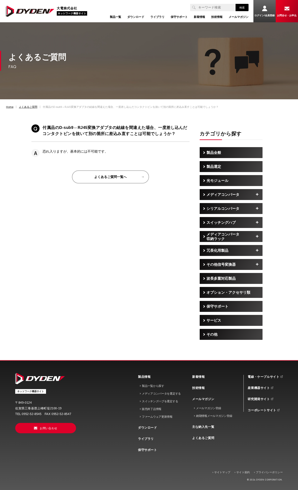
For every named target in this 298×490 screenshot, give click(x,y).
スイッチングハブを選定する (160, 401)
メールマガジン (203, 398)
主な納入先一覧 (203, 426)
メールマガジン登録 (208, 408)
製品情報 (144, 376)
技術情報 (198, 387)
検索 (242, 7)
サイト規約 (243, 472)
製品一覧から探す (153, 385)
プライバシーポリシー (269, 472)
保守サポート (147, 449)
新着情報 (198, 376)
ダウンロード (147, 427)
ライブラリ (146, 438)
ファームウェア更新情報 (157, 416)
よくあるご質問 (203, 437)
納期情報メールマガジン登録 (214, 415)
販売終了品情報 (151, 409)
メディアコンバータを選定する (161, 393)
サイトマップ (222, 472)
